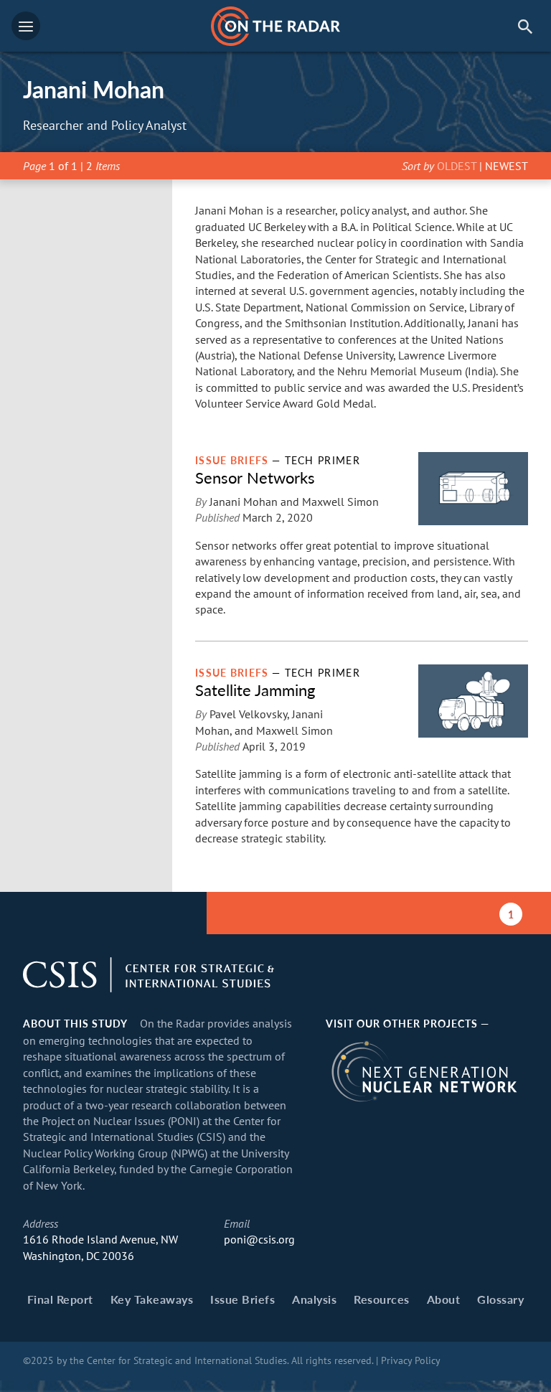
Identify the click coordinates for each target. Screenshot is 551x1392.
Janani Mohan (243, 501)
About (444, 1299)
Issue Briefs (242, 1299)
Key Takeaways (152, 1299)
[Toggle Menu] (25, 25)
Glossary (500, 1299)
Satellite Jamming (255, 689)
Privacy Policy (411, 1360)
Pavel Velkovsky (248, 714)
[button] (525, 25)
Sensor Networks (255, 477)
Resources (382, 1299)
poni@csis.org (259, 1239)
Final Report (60, 1299)
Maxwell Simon (340, 501)
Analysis (314, 1299)
